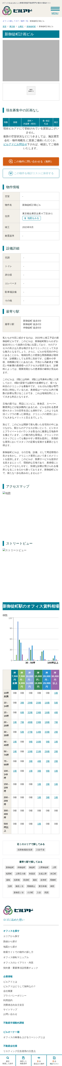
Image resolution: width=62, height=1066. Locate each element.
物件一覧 (24, 21)
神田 (52, 886)
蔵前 (35, 880)
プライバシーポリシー (14, 995)
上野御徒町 (43, 867)
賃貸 (4, 26)
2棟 (56, 732)
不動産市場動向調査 (13, 1022)
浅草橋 (17, 880)
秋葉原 (32, 874)
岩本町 (43, 880)
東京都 (12, 26)
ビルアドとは (10, 981)
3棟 (22, 702)
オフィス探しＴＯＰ (11, 21)
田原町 (26, 880)
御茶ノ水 (19, 886)
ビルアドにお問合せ (15, 144)
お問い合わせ (10, 1014)
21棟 (38, 751)
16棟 (47, 702)
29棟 (30, 702)
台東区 (20, 26)
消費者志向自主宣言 (13, 1005)
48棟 (30, 722)
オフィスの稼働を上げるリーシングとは (24, 1037)
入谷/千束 (40, 850)
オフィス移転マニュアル (16, 957)
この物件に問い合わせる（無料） (33, 161)
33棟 (47, 732)
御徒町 (32, 867)
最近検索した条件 (7, 1062)
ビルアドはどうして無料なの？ (19, 986)
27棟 (30, 732)
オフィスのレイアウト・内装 (18, 962)
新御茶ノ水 (18, 892)
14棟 (38, 732)
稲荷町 (9, 874)
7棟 (22, 722)
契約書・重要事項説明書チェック (20, 968)
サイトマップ (10, 1009)
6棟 (22, 712)
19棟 (38, 712)
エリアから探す (11, 936)
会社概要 (8, 991)
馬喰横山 (31, 886)
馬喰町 (53, 880)
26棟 (47, 751)
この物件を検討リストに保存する (34, 173)
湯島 (8, 880)
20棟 (38, 702)
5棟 (56, 702)
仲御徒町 (21, 867)
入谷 (39, 892)
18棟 (47, 722)
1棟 (56, 693)
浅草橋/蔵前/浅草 (25, 850)
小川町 (30, 892)
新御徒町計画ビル (46, 26)
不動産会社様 (10, 1046)
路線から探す (10, 941)
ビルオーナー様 (11, 1032)
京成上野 (42, 874)
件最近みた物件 (39, 1062)
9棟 (31, 741)
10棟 (30, 751)
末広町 (53, 874)
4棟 (56, 712)
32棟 (30, 712)
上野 (54, 867)
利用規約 (8, 1000)
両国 (46, 892)
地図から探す (10, 946)
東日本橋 (42, 886)
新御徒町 (10, 867)
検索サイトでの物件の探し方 (18, 952)
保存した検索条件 (23, 1062)
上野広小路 (20, 874)
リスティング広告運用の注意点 (19, 1051)
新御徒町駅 (31, 26)
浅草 (10, 886)
